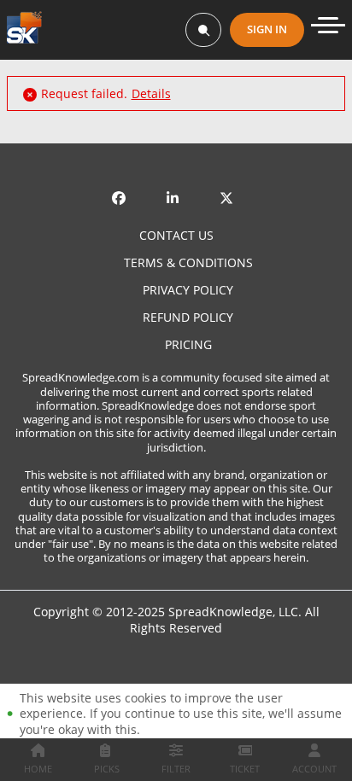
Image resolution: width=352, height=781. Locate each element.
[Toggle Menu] (328, 25)
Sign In (267, 29)
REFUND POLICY (188, 317)
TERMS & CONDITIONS (188, 263)
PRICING (188, 345)
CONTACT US (176, 235)
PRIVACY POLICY (188, 290)
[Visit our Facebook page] (122, 186)
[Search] (203, 30)
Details (151, 94)
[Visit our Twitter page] (230, 186)
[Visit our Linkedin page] (176, 186)
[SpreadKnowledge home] (24, 29)
